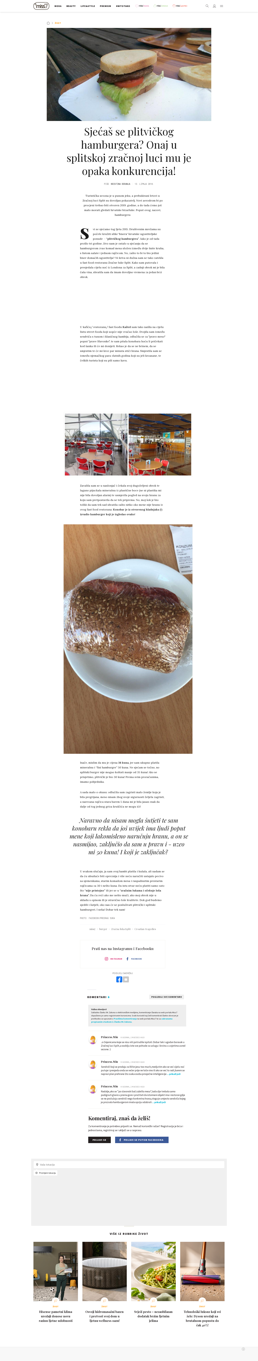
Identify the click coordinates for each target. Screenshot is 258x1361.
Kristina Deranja (120, 184)
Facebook (136, 958)
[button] (222, 6)
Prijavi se (99, 1139)
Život (58, 23)
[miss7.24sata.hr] (42, 6)
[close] (243, 1349)
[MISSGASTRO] (180, 6)
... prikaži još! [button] (174, 1073)
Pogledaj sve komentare (166, 997)
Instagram (116, 958)
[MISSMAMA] (143, 6)
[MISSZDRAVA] (162, 6)
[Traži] (207, 6)
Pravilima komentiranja (125, 1018)
